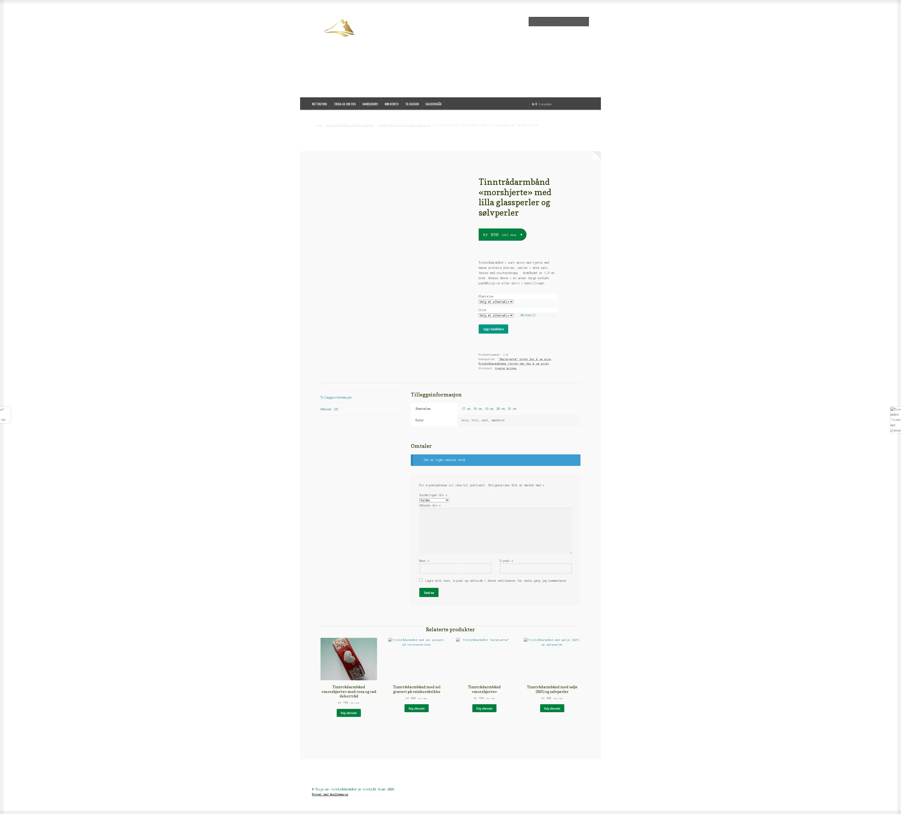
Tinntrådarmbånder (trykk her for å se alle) (514, 363)
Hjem (319, 124)
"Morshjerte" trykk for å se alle (404, 124)
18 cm (477, 408)
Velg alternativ (349, 713)
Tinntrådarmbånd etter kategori (350, 124)
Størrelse (486, 296)
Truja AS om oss (345, 104)
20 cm (500, 408)
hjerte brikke (505, 368)
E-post (506, 560)
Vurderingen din (433, 495)
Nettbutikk (319, 104)
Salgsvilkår (433, 104)
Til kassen (412, 104)
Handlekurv (370, 104)
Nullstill (528, 315)
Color (483, 310)
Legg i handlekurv (493, 329)
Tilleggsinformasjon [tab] (336, 397)
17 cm (466, 408)
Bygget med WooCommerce (330, 794)
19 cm (489, 408)
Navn (424, 560)
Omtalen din (430, 505)
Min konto (392, 104)
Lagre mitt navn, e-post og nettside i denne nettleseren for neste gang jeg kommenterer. (496, 580)
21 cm (512, 408)
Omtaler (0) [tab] (330, 409)
